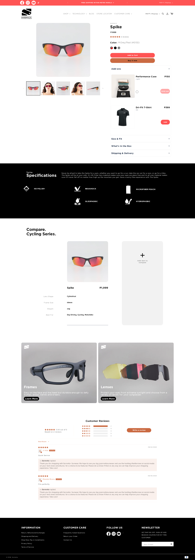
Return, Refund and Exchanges (33, 533)
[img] (43, 447)
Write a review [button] (139, 430)
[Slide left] (23, 88)
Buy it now (132, 60)
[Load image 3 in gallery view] (63, 88)
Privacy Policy (26, 543)
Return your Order (70, 536)
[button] (66, 14)
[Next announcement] (127, 3)
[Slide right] (103, 88)
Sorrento (15, 557)
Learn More (31, 398)
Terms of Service (27, 547)
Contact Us (67, 540)
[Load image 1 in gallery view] (33, 88)
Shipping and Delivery (29, 536)
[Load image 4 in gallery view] (78, 88)
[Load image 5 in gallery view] (93, 88)
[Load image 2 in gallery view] (48, 88)
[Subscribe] (171, 544)
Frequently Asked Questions (74, 533)
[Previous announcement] (68, 3)
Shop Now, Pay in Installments (32, 540)
